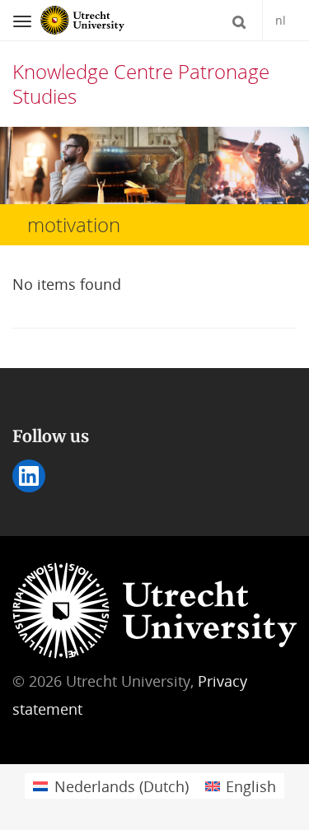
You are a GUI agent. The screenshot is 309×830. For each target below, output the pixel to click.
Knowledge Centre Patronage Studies (140, 84)
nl (280, 20)
